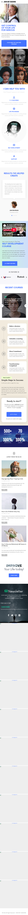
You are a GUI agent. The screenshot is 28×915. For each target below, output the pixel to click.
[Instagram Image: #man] (14, 637)
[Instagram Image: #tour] (14, 837)
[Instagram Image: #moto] (14, 751)
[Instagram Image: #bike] (14, 894)
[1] (12, 215)
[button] (1, 277)
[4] (16, 215)
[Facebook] (8, 615)
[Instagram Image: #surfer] (14, 780)
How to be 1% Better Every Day (11, 511)
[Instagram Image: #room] (14, 723)
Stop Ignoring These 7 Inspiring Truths (12, 479)
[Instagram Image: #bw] (14, 666)
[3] (14, 215)
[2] (13, 215)
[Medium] (19, 615)
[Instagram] (16, 615)
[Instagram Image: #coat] (14, 808)
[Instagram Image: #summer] (14, 866)
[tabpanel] (14, 196)
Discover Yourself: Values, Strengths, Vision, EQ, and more (13, 300)
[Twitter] (12, 615)
